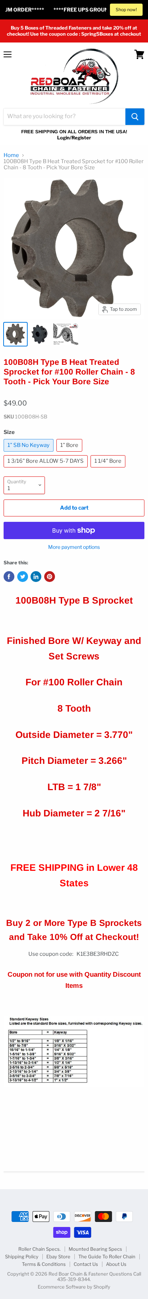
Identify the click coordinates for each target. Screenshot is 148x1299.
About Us (116, 1264)
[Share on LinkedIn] (36, 576)
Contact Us (86, 1264)
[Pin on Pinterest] (49, 576)
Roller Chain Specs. (39, 1249)
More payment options (74, 547)
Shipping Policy (21, 1256)
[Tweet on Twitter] (22, 576)
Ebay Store (58, 1256)
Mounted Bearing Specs (95, 1249)
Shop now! (126, 9)
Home (11, 155)
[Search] (134, 116)
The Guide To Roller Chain (106, 1256)
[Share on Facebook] (9, 576)
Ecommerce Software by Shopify (74, 1287)
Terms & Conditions (44, 1264)
